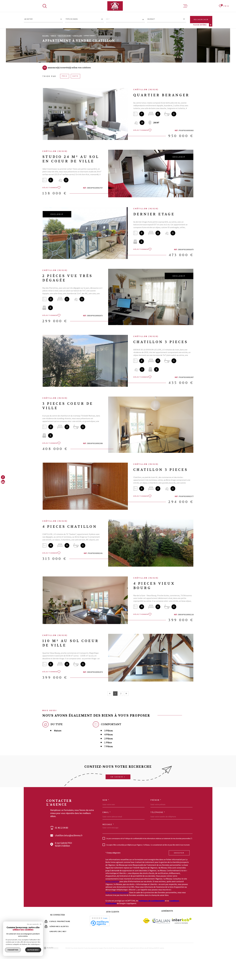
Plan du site (107, 948)
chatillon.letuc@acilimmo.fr (68, 835)
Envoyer (179, 853)
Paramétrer (13, 950)
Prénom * (155, 800)
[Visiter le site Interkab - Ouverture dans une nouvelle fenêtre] (182, 921)
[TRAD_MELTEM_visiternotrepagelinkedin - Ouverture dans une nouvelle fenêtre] (3, 482)
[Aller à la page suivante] (126, 693)
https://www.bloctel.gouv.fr (117, 892)
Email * (107, 812)
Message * (108, 824)
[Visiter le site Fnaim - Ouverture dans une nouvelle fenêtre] (146, 920)
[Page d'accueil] (115, 6)
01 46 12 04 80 (61, 827)
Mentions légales (128, 948)
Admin (138, 948)
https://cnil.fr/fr (112, 881)
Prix (64, 76)
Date (75, 76)
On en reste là (33, 924)
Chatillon (77, 36)
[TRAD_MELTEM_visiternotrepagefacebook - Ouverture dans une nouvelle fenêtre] (3, 477)
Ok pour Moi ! (33, 950)
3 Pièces (108, 730)
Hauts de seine (64, 36)
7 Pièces (108, 746)
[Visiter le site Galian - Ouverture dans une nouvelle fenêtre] (161, 920)
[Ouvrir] (44, 6)
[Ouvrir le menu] (185, 6)
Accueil (45, 36)
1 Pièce (108, 742)
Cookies (161, 948)
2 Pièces (108, 738)
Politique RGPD (153, 948)
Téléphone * (157, 812)
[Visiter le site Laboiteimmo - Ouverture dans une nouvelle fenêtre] (51, 948)
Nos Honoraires (117, 948)
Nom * (106, 800)
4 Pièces (108, 734)
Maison (57, 730)
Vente (53, 36)
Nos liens (144, 948)
